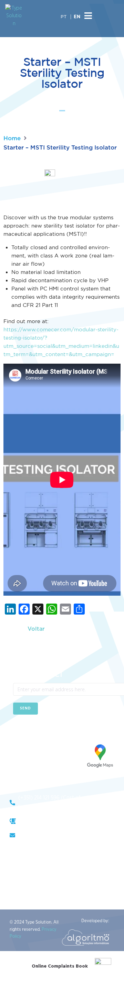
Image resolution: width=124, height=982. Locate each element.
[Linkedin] (35, 731)
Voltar (36, 629)
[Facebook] (18, 731)
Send (25, 708)
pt (63, 16)
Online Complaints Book (60, 966)
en (77, 17)
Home (12, 138)
